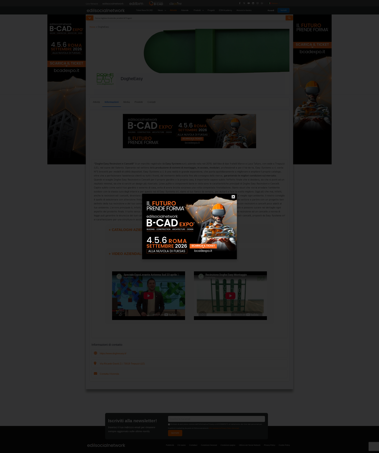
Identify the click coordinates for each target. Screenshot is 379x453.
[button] (233, 196)
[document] (189, 226)
